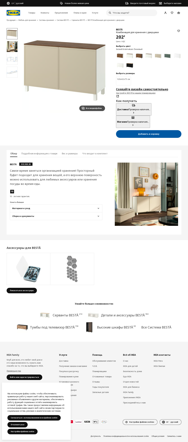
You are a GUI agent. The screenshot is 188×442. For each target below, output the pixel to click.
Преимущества (14, 371)
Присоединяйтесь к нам (134, 402)
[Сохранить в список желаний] (178, 31)
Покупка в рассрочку (69, 371)
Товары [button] (31, 12)
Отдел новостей (131, 381)
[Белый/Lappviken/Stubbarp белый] (130, 56)
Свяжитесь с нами (174, 436)
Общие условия (158, 436)
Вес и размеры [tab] (70, 153)
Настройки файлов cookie (22, 431)
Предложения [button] (61, 12)
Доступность (96, 436)
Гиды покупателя (100, 387)
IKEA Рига (158, 361)
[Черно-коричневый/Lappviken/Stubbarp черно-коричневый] (130, 65)
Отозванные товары (102, 376)
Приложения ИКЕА (132, 397)
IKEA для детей (130, 366)
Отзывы (96, 381)
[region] (64, 70)
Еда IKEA (127, 376)
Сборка (62, 400)
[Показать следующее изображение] (101, 70)
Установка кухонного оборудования (69, 383)
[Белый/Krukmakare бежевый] (158, 56)
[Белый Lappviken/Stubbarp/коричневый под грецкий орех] (120, 56)
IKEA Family (128, 392)
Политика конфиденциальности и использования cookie (126, 436)
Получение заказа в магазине (73, 366)
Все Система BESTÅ (156, 327)
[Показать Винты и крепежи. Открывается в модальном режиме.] (72, 269)
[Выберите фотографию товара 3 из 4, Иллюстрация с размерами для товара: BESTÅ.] (12, 59)
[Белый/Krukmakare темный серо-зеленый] (168, 56)
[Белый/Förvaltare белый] (149, 56)
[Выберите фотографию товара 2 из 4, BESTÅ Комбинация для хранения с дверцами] (12, 46)
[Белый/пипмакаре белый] (120, 65)
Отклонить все (17, 424)
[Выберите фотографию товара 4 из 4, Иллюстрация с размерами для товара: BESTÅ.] (12, 72)
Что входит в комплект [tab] (95, 153)
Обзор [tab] (13, 153)
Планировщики (99, 371)
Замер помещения (67, 395)
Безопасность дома (132, 371)
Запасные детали (100, 392)
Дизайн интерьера (68, 390)
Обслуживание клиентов (104, 361)
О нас (125, 361)
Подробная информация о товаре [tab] (39, 153)
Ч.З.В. (94, 366)
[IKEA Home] (13, 13)
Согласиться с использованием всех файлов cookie (34, 418)
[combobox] (131, 12)
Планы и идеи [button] (79, 12)
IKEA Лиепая (159, 366)
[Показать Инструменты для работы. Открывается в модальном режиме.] (28, 269)
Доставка (63, 361)
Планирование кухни (68, 376)
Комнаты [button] (45, 12)
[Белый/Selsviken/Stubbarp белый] (177, 56)
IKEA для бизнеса (131, 387)
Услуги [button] (95, 12)
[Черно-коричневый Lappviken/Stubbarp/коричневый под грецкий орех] (139, 56)
